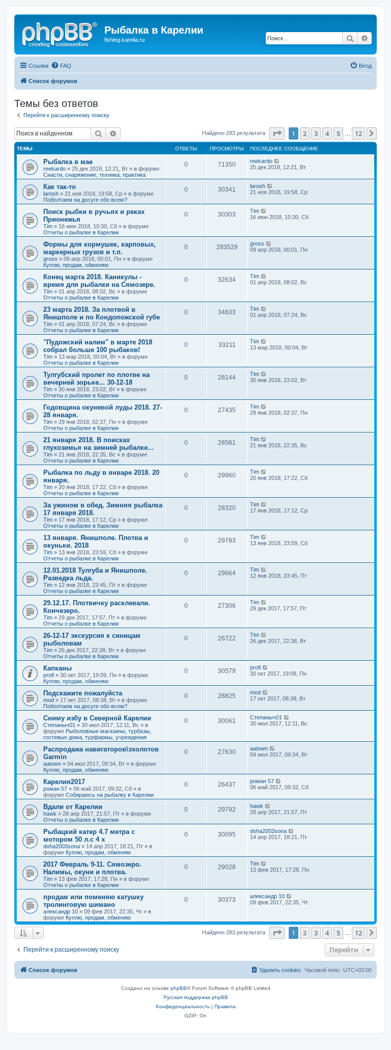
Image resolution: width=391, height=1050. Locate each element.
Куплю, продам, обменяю (75, 265)
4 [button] (327, 133)
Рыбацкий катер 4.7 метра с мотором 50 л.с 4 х (89, 835)
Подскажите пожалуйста (82, 693)
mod (48, 700)
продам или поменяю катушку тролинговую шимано (93, 900)
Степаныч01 (59, 725)
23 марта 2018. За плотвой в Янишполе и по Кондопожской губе (101, 313)
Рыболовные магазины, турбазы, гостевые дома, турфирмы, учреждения (97, 734)
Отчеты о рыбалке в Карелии (81, 232)
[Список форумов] (60, 33)
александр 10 (60, 911)
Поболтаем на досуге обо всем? (85, 200)
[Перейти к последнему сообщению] (277, 161)
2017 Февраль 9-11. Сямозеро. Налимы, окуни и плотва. (92, 868)
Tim (47, 226)
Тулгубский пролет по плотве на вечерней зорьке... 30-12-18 (96, 378)
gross (50, 259)
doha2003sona (61, 846)
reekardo (54, 169)
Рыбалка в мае (68, 162)
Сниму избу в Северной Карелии (97, 718)
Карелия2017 (64, 782)
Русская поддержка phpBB (195, 997)
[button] (277, 133)
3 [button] (316, 133)
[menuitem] (61, 66)
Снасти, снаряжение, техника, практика (94, 175)
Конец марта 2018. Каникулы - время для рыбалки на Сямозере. (99, 280)
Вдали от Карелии (72, 807)
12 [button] (358, 133)
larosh (51, 194)
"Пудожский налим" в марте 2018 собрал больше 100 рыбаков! (97, 346)
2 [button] (304, 133)
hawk (50, 814)
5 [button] (338, 133)
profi (48, 675)
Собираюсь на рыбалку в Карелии (110, 795)
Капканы (57, 668)
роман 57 (55, 789)
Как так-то (59, 187)
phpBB (179, 988)
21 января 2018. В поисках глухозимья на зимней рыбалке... (98, 443)
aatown (52, 764)
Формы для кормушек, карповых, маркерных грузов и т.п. (99, 248)
